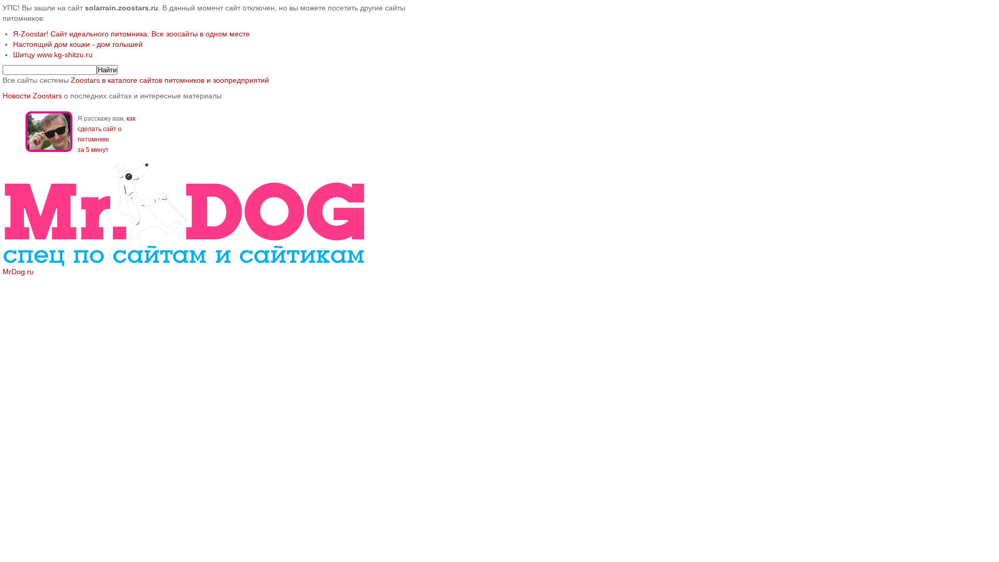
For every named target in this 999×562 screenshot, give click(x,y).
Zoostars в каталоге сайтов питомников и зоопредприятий (170, 80)
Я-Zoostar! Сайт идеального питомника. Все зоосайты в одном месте (131, 34)
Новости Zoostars (32, 96)
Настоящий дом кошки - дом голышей (78, 44)
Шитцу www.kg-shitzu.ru (53, 54)
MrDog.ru (18, 271)
